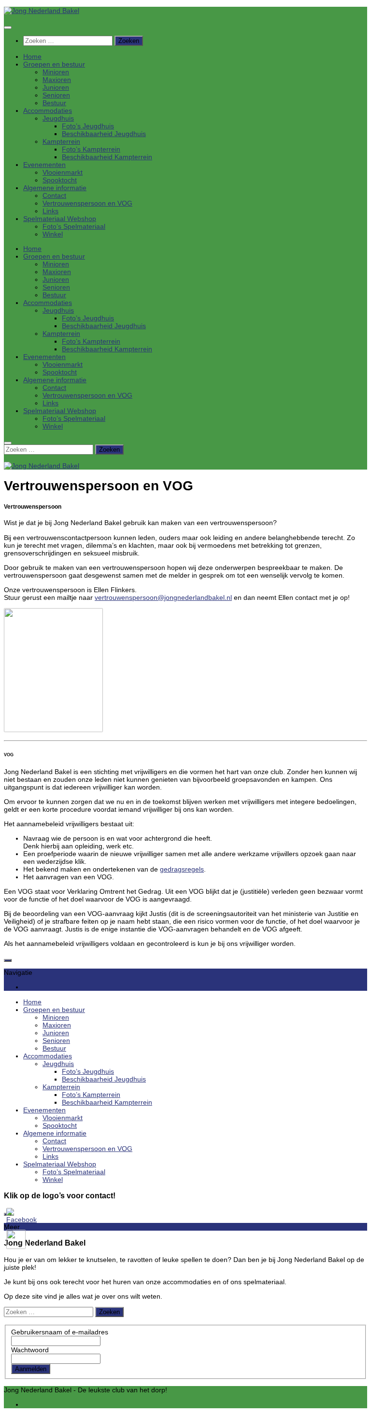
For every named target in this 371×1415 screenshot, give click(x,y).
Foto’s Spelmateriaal (74, 226)
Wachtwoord (30, 1350)
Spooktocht (60, 180)
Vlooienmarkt (63, 172)
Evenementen (44, 164)
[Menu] (8, 27)
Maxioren (57, 79)
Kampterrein (61, 141)
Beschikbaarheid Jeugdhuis (104, 134)
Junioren (56, 87)
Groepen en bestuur (54, 64)
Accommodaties (47, 110)
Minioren (56, 72)
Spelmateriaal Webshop (59, 218)
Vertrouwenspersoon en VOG (87, 203)
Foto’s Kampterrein (91, 149)
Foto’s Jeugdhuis (88, 126)
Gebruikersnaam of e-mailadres (59, 1332)
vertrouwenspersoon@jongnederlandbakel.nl (163, 597)
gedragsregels (182, 869)
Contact (54, 195)
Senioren (56, 95)
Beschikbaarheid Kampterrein (107, 157)
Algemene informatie (54, 188)
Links (50, 211)
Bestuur (54, 103)
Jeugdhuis (58, 118)
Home (32, 56)
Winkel (53, 234)
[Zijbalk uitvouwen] (8, 960)
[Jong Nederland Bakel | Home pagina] (41, 10)
